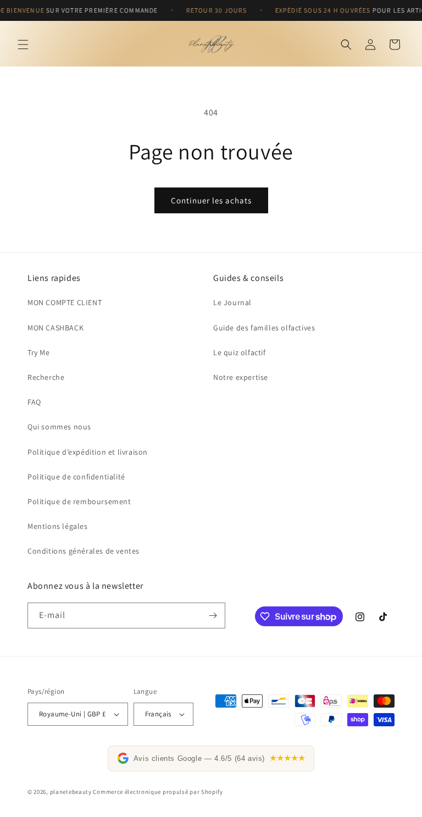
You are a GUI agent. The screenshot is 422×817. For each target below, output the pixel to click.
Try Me (38, 352)
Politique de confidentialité (76, 477)
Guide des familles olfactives (264, 328)
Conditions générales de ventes (83, 551)
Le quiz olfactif (239, 352)
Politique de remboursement (79, 501)
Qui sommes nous (59, 427)
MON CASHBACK (55, 328)
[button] (23, 44)
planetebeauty (71, 792)
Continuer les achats (211, 200)
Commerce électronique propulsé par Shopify (158, 792)
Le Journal (232, 302)
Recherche (45, 377)
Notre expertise (240, 377)
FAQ (34, 402)
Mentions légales (57, 526)
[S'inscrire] (213, 615)
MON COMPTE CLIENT (64, 302)
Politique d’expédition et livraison (87, 452)
